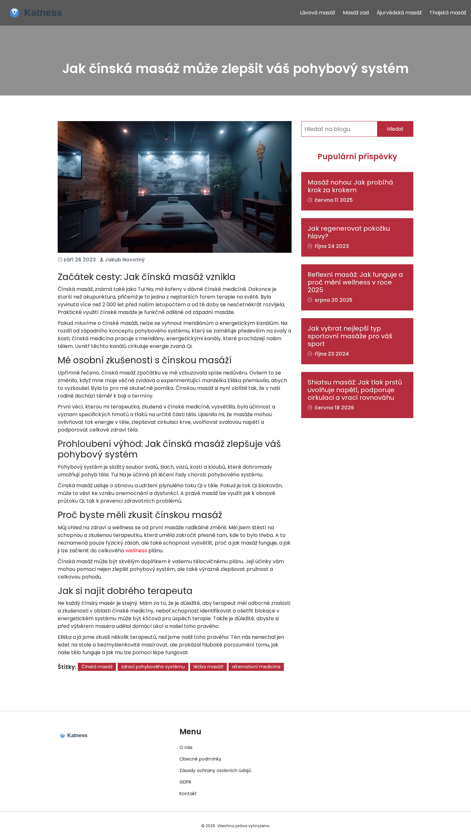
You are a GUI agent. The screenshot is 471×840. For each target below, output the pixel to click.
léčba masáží (208, 666)
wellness (136, 550)
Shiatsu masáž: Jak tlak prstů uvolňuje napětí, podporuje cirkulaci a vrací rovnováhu (355, 390)
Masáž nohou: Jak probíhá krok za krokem (350, 186)
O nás (186, 747)
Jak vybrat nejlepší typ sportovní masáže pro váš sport (350, 336)
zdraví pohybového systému (153, 666)
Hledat (395, 129)
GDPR (185, 782)
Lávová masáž (317, 12)
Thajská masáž (447, 12)
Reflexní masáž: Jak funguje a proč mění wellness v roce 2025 (355, 282)
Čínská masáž (96, 666)
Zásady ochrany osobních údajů (215, 770)
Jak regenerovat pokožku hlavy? (349, 232)
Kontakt (188, 793)
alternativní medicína (256, 666)
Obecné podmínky (200, 759)
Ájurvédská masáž (399, 12)
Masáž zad (356, 12)
